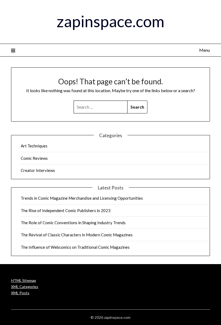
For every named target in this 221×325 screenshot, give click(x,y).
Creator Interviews (38, 170)
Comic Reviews (34, 158)
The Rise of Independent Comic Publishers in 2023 (65, 210)
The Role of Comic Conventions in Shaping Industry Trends (73, 222)
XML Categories (24, 286)
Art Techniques (34, 145)
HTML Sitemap (23, 280)
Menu (204, 50)
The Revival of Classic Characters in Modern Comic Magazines (77, 234)
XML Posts (20, 293)
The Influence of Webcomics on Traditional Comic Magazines (75, 247)
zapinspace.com (110, 21)
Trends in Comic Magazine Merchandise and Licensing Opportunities (82, 198)
